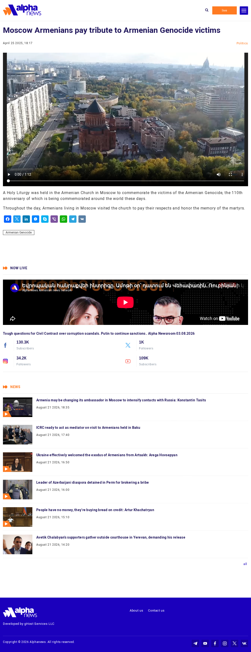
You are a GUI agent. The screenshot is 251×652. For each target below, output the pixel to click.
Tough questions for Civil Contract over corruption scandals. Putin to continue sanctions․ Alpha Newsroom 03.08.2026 (99, 333)
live (224, 10)
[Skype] (45, 219)
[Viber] (54, 219)
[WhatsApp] (63, 219)
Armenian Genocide (19, 232)
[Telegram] (72, 219)
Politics (242, 43)
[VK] (82, 219)
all (245, 564)
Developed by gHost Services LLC (28, 624)
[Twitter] (17, 219)
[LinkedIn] (26, 219)
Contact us (156, 610)
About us (136, 610)
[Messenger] (35, 219)
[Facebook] (7, 219)
